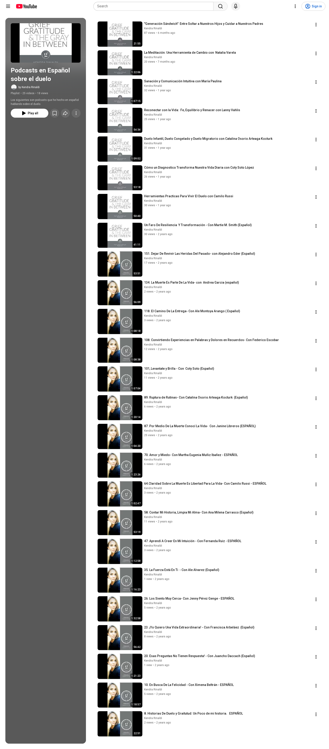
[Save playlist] (54, 113)
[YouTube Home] (26, 6)
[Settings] (295, 6)
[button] (46, 43)
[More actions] (76, 113)
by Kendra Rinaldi (29, 87)
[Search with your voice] (235, 6)
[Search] (220, 6)
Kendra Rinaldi (153, 28)
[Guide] (8, 6)
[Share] (65, 113)
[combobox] (154, 6)
